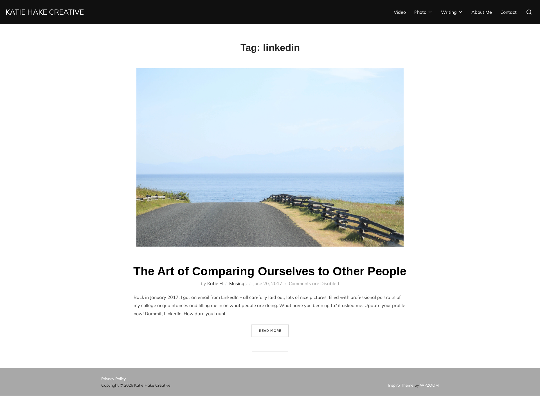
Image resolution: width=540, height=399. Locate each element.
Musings (238, 283)
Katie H (215, 283)
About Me (481, 12)
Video (400, 12)
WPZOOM (429, 385)
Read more (274, 330)
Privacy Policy (113, 378)
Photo (420, 12)
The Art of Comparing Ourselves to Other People (269, 271)
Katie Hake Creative (45, 12)
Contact (508, 12)
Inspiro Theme (400, 385)
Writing (449, 12)
